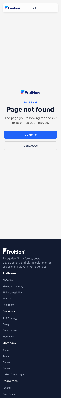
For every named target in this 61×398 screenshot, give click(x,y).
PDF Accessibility (12, 292)
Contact (7, 368)
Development (10, 330)
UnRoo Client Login (13, 374)
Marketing (8, 336)
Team (6, 356)
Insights (7, 387)
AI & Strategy (10, 318)
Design (6, 324)
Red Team (8, 304)
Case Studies (10, 394)
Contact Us (30, 145)
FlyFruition (8, 280)
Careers (7, 362)
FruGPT (7, 298)
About (6, 350)
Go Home (31, 134)
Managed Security (13, 286)
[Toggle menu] (52, 7)
